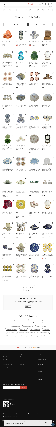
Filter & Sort (41, 24)
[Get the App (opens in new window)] (6, 404)
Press (39, 376)
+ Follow (15, 24)
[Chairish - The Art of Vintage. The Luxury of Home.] (30, 4)
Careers (39, 374)
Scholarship (40, 379)
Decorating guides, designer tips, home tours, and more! (13, 393)
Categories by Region (42, 359)
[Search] (50, 7)
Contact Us (5, 356)
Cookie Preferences (19, 423)
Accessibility (5, 367)
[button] (4, 4)
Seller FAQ (22, 364)
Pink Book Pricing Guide (7, 364)
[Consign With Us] (45, 4)
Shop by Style (40, 354)
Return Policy (5, 359)
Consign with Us (23, 361)
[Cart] (51, 4)
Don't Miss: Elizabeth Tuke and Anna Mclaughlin (27, 0)
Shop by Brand (40, 356)
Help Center (5, 354)
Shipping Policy (6, 361)
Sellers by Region (41, 361)
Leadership (40, 371)
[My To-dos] (43, 4)
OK (46, 422)
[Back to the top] (53, 420)
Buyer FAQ (22, 354)
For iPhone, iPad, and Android (8, 399)
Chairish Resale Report (42, 381)
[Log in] (40, 4)
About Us (39, 368)
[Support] (53, 424)
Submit (23, 387)
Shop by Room (40, 364)
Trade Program (23, 356)
